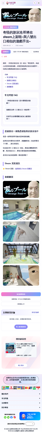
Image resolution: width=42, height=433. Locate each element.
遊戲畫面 (10, 87)
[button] (3, 3)
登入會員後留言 (21, 327)
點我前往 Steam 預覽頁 (23, 168)
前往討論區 (35, 312)
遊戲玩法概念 (12, 80)
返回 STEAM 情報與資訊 (20, 51)
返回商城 (36, 51)
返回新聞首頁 (21, 294)
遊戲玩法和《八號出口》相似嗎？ (18, 110)
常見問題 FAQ (12, 77)
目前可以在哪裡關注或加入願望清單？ (18, 118)
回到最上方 (21, 304)
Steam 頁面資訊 (13, 83)
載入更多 (21, 365)
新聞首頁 (5, 51)
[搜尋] (34, 3)
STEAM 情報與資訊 (10, 27)
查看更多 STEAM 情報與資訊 (21, 299)
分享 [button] (5, 56)
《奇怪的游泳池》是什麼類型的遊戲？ (18, 102)
